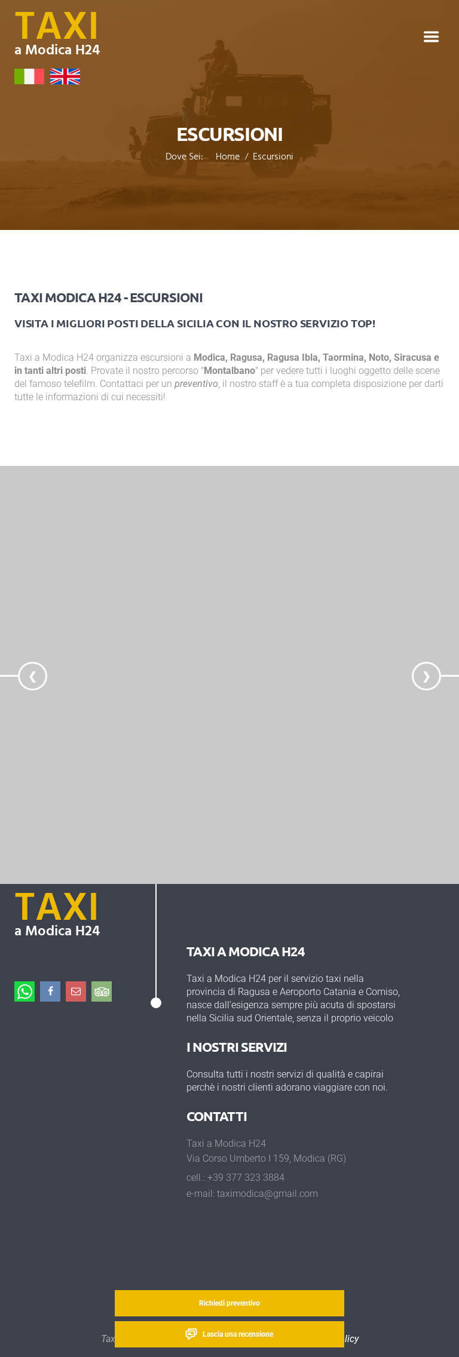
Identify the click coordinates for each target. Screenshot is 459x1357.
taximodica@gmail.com (267, 1193)
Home (228, 157)
